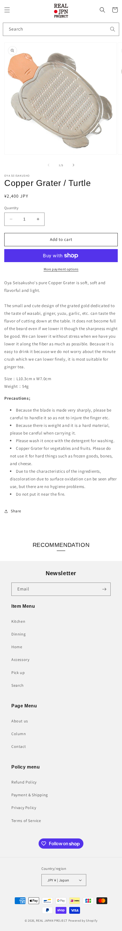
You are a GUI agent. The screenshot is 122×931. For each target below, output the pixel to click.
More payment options (61, 269)
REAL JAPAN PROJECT (52, 921)
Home (16, 646)
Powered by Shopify (83, 921)
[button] (7, 10)
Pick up (18, 672)
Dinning (18, 634)
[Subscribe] (104, 589)
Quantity (11, 208)
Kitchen (18, 621)
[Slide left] (48, 165)
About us (19, 721)
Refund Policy (24, 782)
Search (17, 685)
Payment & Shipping (29, 794)
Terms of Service (26, 820)
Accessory (20, 659)
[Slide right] (73, 165)
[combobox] (61, 29)
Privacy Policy (23, 807)
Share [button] (16, 510)
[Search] (112, 29)
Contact (18, 746)
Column (18, 733)
